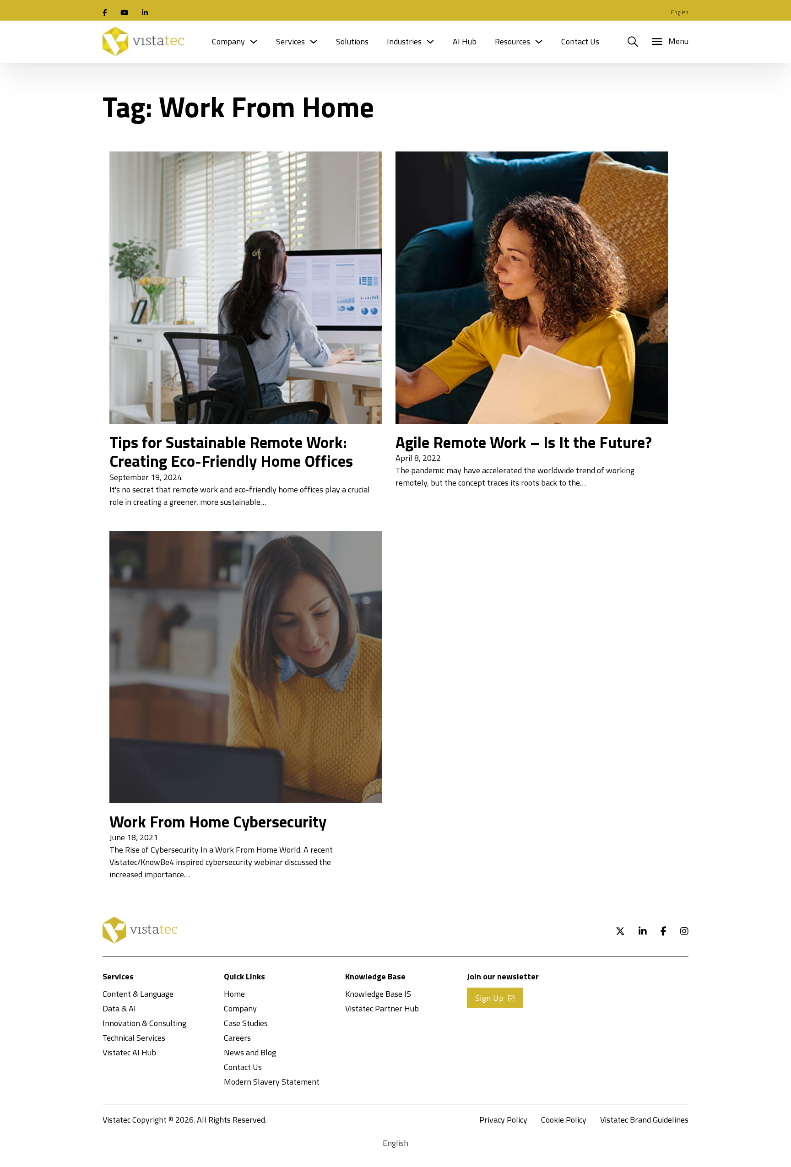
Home (234, 994)
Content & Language (138, 994)
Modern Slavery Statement (272, 1081)
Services (290, 41)
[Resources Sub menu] (539, 42)
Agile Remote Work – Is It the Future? (524, 442)
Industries (404, 41)
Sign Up (489, 998)
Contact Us (580, 41)
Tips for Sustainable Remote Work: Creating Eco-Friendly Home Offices (231, 451)
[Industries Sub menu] (430, 42)
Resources (512, 41)
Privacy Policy (503, 1119)
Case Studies (246, 1023)
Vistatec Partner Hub (382, 1008)
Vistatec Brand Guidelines (644, 1119)
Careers (237, 1038)
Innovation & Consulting (144, 1023)
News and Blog (250, 1052)
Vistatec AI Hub (129, 1052)
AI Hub (465, 41)
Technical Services (134, 1038)
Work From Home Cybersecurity (217, 821)
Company (228, 41)
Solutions (352, 41)
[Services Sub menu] (313, 42)
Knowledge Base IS (378, 994)
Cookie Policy (563, 1119)
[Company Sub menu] (253, 42)
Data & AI (119, 1008)
